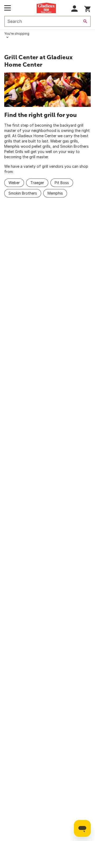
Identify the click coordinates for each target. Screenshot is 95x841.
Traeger (37, 182)
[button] (74, 8)
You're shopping (16, 34)
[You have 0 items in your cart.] (87, 8)
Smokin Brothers (22, 193)
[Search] (85, 21)
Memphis (55, 193)
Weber (14, 182)
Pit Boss (62, 182)
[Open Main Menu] (7, 8)
